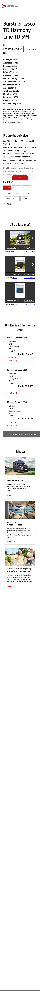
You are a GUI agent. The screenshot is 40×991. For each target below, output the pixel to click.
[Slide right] (32, 16)
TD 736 (7, 199)
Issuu (15, 251)
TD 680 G (26, 188)
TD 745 (24, 199)
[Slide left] (7, 16)
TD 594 (7, 188)
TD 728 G (7, 204)
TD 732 (27, 193)
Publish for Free (29, 251)
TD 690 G (7, 193)
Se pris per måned (30, 49)
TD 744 (15, 199)
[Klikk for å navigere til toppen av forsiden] (9, 6)
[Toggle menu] (35, 6)
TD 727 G (17, 193)
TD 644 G (16, 188)
